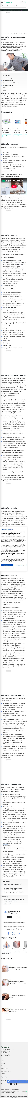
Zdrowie (7, 33)
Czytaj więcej (7, 904)
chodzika (5, 844)
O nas (2, 1061)
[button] (2, 2)
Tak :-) (9, 917)
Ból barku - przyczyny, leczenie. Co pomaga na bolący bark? (13, 889)
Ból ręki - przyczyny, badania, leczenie (14, 892)
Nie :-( (18, 917)
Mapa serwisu (4, 1068)
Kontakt (3, 1063)
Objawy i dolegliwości (15, 33)
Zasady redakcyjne (5, 1071)
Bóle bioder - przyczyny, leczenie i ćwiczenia (12, 885)
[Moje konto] (25, 2)
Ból (21, 33)
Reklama (3, 1074)
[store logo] (8, 2)
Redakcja (3, 1066)
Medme (2, 33)
